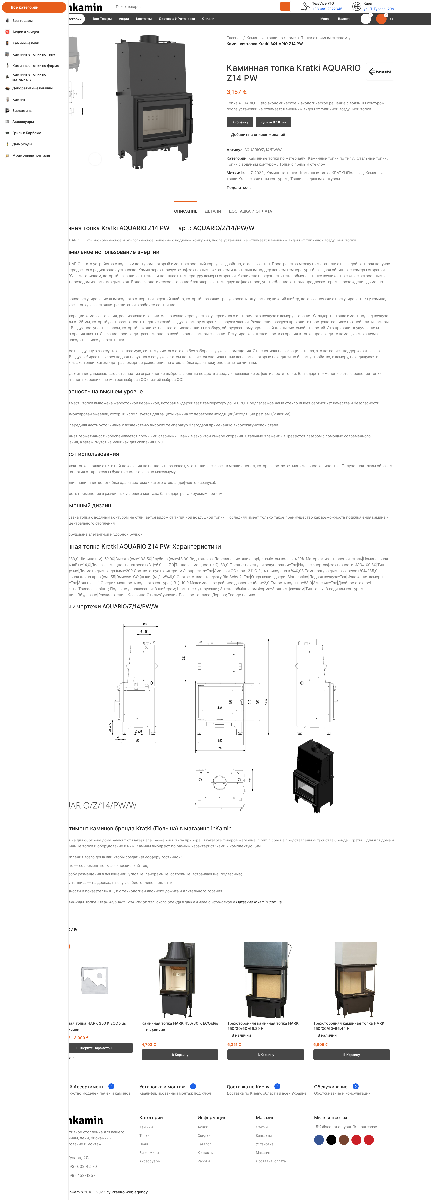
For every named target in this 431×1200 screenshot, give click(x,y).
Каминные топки (281, 172)
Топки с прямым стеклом (324, 37)
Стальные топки (372, 158)
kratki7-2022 (252, 172)
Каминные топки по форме (271, 37)
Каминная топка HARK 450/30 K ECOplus (180, 1023)
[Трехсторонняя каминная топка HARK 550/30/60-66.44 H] (351, 980)
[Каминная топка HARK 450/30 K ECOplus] (180, 980)
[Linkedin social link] (271, 187)
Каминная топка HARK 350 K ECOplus (91, 1023)
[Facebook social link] (253, 187)
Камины (146, 1127)
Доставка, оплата (271, 1161)
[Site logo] (77, 6)
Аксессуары (150, 1161)
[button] (180, 1054)
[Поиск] (285, 6)
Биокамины (149, 1152)
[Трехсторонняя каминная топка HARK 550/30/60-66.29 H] (265, 980)
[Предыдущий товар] (230, 55)
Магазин (263, 1152)
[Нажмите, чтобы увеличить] (95, 159)
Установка (265, 1144)
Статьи (262, 1127)
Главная (234, 37)
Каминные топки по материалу (276, 158)
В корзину (240, 122)
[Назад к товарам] (236, 55)
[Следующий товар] (242, 55)
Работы (204, 1161)
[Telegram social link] (276, 187)
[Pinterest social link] (265, 187)
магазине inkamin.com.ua (259, 902)
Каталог (204, 1144)
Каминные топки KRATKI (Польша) (331, 172)
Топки (144, 1135)
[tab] (185, 208)
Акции (203, 1127)
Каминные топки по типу (331, 158)
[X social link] (259, 187)
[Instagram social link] (344, 1140)
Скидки (204, 1135)
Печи (143, 1144)
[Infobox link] (321, 6)
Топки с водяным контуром (251, 164)
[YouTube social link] (356, 1140)
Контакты (206, 1152)
